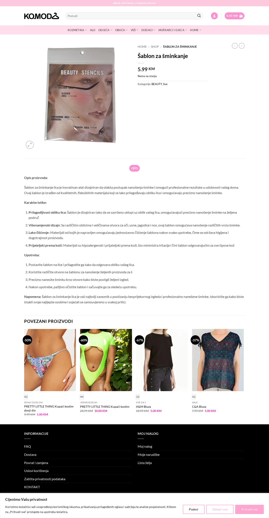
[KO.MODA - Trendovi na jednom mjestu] (41, 16)
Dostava (30, 454)
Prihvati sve (249, 509)
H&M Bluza (143, 406)
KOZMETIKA (76, 30)
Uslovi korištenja (36, 471)
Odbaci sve (219, 509)
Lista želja (145, 463)
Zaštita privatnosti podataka (44, 479)
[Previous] (24, 376)
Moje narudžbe (149, 454)
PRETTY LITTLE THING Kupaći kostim (104, 406)
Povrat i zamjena (36, 463)
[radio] (81, 396)
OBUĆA (120, 30)
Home (142, 46)
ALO (92, 30)
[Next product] (235, 46)
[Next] (243, 376)
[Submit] (199, 16)
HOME (194, 30)
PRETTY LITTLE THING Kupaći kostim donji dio (49, 408)
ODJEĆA (103, 30)
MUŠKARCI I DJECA (171, 30)
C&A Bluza (199, 406)
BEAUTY (157, 84)
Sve (165, 84)
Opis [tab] (134, 168)
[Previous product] (242, 46)
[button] (214, 15)
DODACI (147, 30)
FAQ (27, 446)
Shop (155, 46)
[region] (134, 505)
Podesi (193, 509)
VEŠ (133, 30)
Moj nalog (145, 446)
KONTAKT (32, 487)
